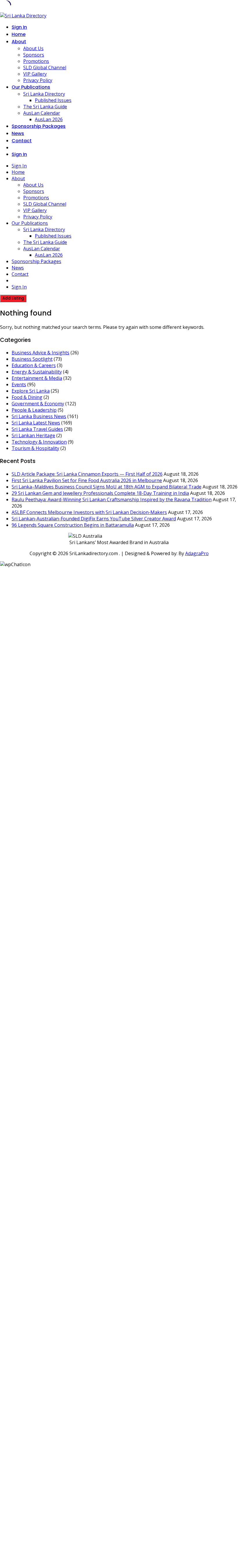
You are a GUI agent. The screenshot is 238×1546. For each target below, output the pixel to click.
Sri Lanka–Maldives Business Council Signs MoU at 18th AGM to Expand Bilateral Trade (106, 487)
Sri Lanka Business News (39, 416)
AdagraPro (197, 553)
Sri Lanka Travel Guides (37, 429)
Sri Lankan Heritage (33, 435)
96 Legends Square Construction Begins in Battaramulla (73, 525)
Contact (22, 140)
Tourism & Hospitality (35, 448)
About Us (33, 48)
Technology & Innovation (39, 442)
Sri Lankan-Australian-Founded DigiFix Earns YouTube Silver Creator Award (94, 518)
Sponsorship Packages (39, 126)
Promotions (36, 61)
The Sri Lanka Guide (45, 106)
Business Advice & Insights (40, 352)
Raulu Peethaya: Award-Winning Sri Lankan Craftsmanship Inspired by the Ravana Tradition (112, 499)
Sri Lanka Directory (44, 94)
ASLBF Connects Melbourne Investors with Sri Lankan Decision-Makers (89, 512)
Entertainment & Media (37, 378)
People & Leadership (34, 410)
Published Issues (53, 100)
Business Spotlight (32, 359)
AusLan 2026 (49, 119)
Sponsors (33, 55)
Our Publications (31, 87)
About (19, 41)
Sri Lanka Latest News (36, 423)
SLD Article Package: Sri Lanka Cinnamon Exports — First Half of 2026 (87, 474)
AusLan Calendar (41, 113)
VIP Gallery (35, 74)
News (18, 133)
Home (19, 34)
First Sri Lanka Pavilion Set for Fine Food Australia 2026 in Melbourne (87, 480)
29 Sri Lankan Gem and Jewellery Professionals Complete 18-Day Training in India (100, 493)
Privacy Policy (37, 80)
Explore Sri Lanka (31, 391)
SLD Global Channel (44, 67)
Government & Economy (38, 403)
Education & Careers (34, 365)
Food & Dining (27, 397)
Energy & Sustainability (37, 372)
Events (19, 384)
